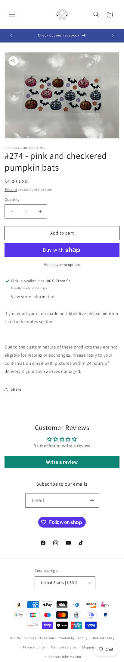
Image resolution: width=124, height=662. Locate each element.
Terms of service (63, 647)
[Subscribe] (92, 500)
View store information (33, 296)
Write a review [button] (62, 462)
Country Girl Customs (39, 638)
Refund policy (103, 638)
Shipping (11, 189)
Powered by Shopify (72, 638)
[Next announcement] (112, 35)
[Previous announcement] (11, 35)
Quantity (12, 199)
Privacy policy (34, 647)
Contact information (64, 656)
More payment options (62, 264)
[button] (12, 14)
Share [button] (16, 389)
